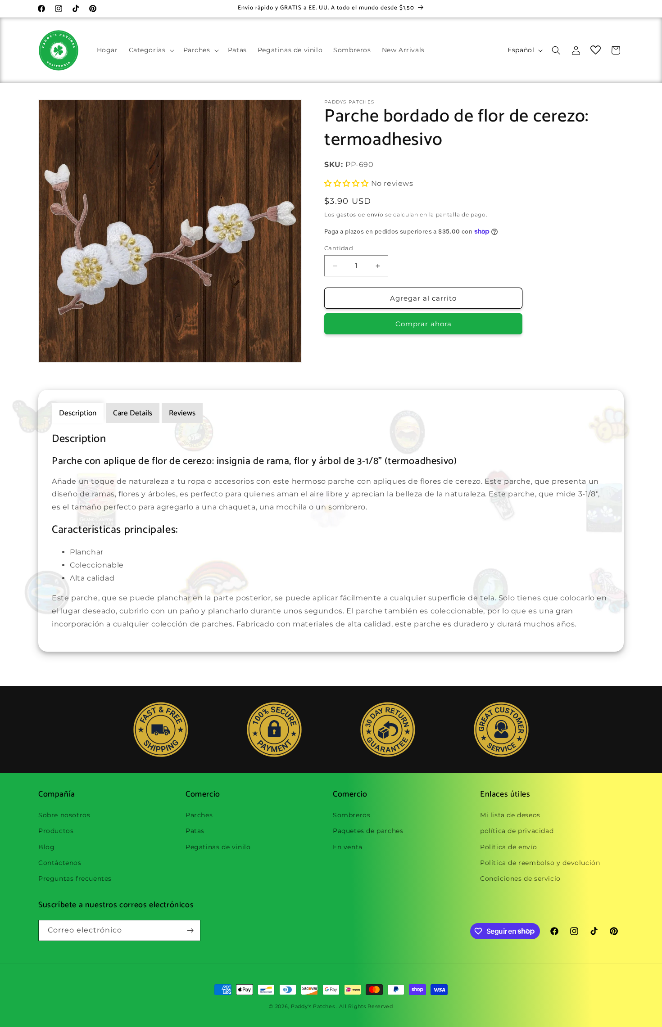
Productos (55, 831)
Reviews (182, 413)
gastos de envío (360, 214)
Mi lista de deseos (510, 815)
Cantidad (338, 248)
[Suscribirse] (190, 930)
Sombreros (351, 815)
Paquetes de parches (368, 831)
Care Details (132, 413)
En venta (348, 847)
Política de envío (508, 847)
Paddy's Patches (313, 1006)
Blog (46, 847)
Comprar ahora (423, 324)
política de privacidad (516, 831)
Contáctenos (60, 863)
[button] (150, 50)
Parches (199, 815)
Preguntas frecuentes (75, 878)
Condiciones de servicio (520, 878)
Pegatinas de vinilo (218, 847)
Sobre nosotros (64, 815)
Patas (195, 831)
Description (77, 413)
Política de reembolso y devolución (540, 863)
